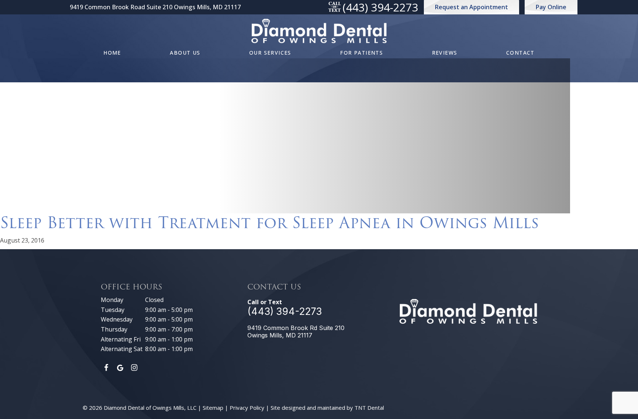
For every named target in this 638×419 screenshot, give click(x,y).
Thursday (114, 329)
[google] (120, 367)
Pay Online (551, 7)
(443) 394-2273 (380, 7)
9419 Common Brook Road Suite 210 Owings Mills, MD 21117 (155, 7)
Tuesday (112, 310)
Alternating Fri (121, 339)
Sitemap (213, 407)
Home (112, 52)
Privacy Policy (247, 407)
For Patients (361, 52)
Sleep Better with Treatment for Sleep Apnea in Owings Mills (269, 222)
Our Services (270, 52)
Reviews (444, 52)
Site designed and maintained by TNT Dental (327, 407)
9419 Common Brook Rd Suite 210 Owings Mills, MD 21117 (295, 331)
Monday (112, 300)
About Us (185, 52)
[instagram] (134, 367)
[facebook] (106, 367)
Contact (520, 52)
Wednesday (117, 319)
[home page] (319, 31)
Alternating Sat (122, 349)
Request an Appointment (471, 7)
